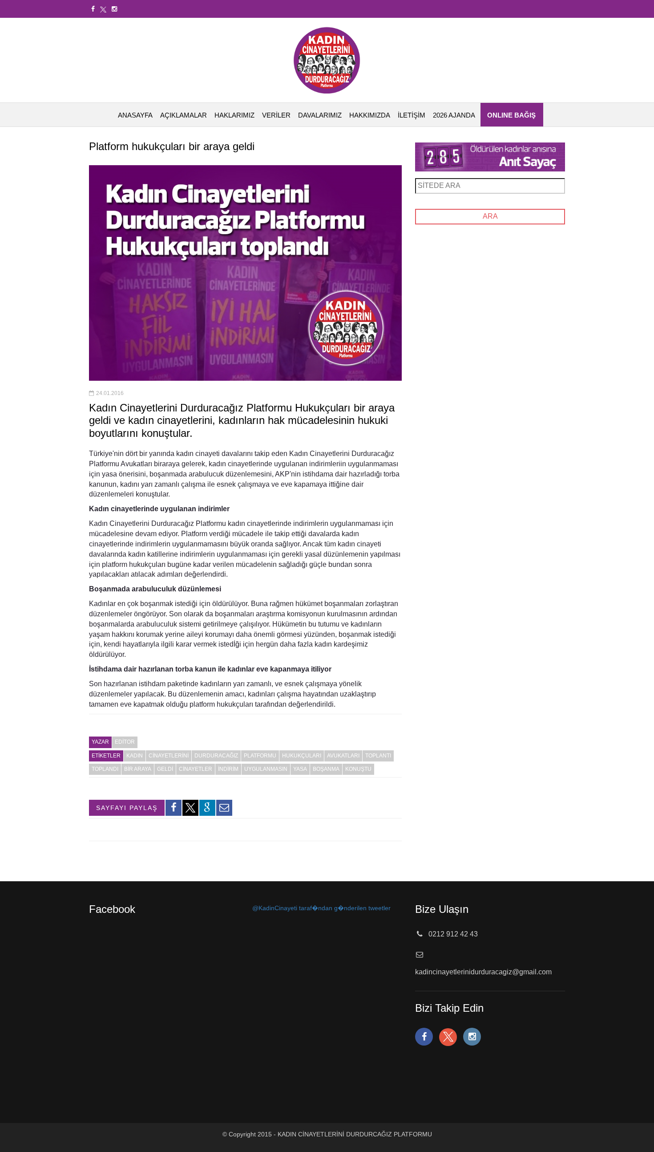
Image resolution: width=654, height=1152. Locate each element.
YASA (300, 769)
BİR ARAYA (137, 769)
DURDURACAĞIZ (216, 756)
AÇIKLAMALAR (183, 115)
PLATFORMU (260, 756)
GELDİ (165, 769)
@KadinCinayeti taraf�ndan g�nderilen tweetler (321, 908)
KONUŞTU (358, 769)
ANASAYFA (135, 115)
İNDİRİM (228, 769)
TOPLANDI (105, 769)
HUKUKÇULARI (301, 756)
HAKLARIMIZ (234, 115)
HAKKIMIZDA (369, 115)
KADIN (134, 756)
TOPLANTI (378, 756)
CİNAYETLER (195, 769)
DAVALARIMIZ (320, 115)
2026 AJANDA (454, 115)
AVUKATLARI (343, 756)
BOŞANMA (326, 769)
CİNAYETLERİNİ (169, 756)
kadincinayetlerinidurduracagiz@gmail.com (483, 972)
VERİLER (276, 115)
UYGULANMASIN (265, 769)
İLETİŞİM (411, 115)
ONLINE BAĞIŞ (511, 115)
